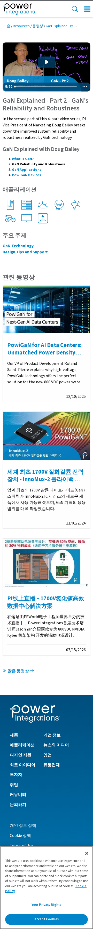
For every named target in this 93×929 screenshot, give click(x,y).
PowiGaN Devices (26, 175)
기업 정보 (52, 735)
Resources (21, 26)
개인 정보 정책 (23, 825)
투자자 (16, 775)
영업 (47, 755)
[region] (46, 887)
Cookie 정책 (20, 835)
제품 (14, 735)
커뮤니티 (18, 794)
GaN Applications (26, 169)
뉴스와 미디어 (56, 745)
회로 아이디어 (22, 765)
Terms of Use (21, 846)
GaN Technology (18, 246)
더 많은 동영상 (16, 671)
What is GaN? (23, 158)
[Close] (86, 853)
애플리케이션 (22, 745)
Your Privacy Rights (46, 904)
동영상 (37, 26)
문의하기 (18, 804)
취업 (14, 785)
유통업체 (51, 765)
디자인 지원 (20, 755)
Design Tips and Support (25, 252)
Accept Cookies (46, 919)
